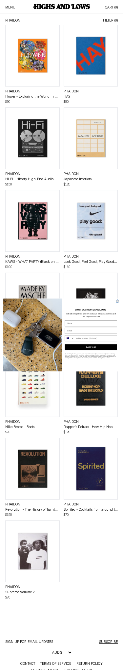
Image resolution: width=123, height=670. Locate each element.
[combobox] (69, 338)
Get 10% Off (91, 347)
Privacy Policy (101, 358)
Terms (108, 358)
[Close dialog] (117, 301)
